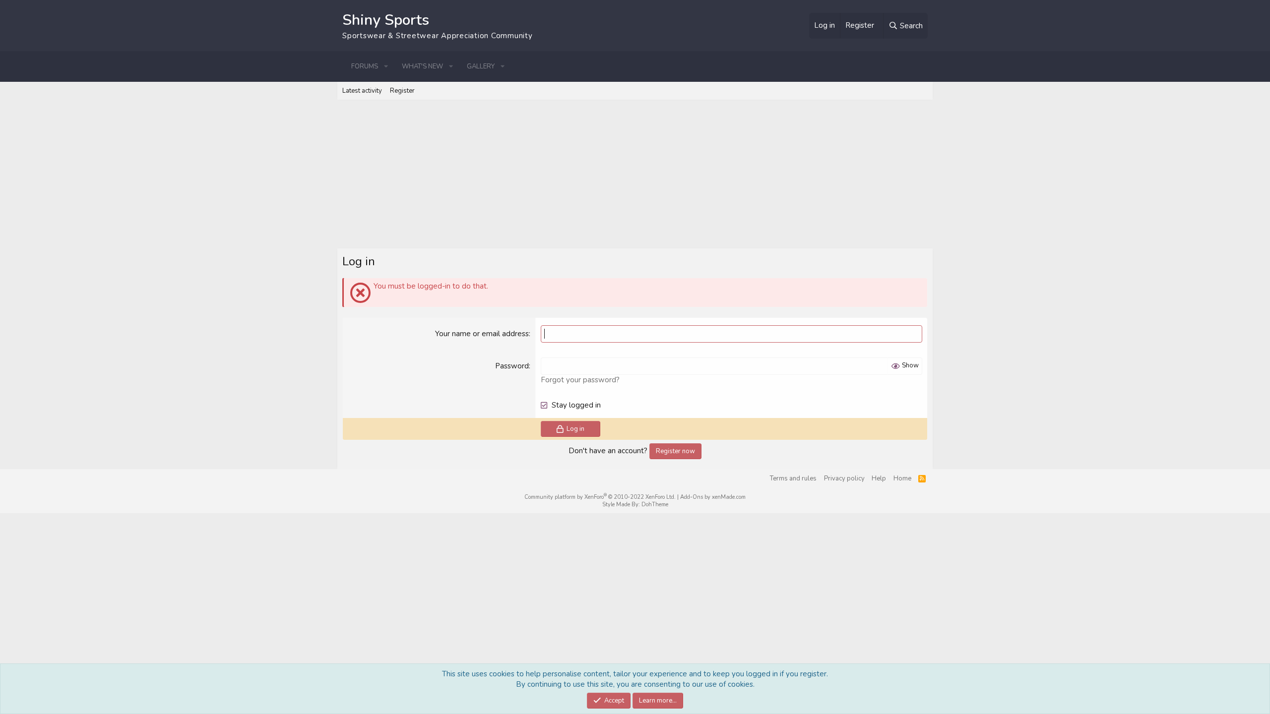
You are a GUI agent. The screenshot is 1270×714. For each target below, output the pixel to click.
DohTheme (654, 504)
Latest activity (362, 90)
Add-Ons (691, 497)
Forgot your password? (580, 380)
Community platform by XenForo (600, 497)
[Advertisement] (635, 174)
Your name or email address (482, 334)
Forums (364, 66)
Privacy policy (844, 478)
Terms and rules (793, 478)
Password (512, 366)
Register (402, 90)
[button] (386, 66)
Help (879, 478)
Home (902, 478)
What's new (422, 66)
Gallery (481, 66)
